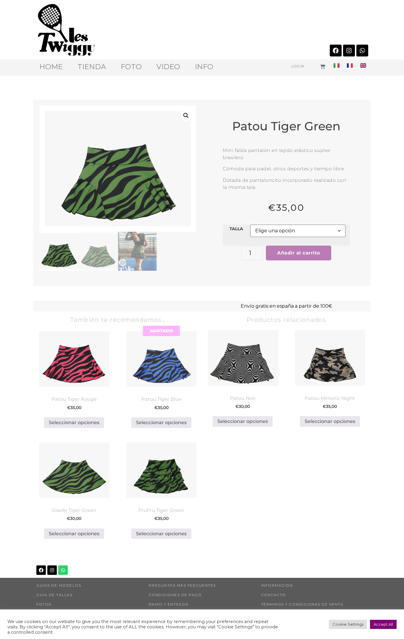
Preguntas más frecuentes (182, 585)
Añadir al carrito (298, 253)
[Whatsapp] (362, 50)
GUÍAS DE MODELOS (58, 585)
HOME (51, 67)
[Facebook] (336, 50)
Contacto (273, 595)
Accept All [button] (383, 624)
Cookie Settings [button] (347, 624)
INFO (204, 67)
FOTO (131, 67)
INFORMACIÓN (277, 585)
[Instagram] (349, 50)
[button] (186, 115)
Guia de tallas (54, 595)
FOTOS (43, 604)
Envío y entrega (169, 604)
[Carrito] (322, 66)
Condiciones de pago (175, 595)
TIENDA (91, 67)
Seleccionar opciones (74, 422)
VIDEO (168, 67)
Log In (297, 66)
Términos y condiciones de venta (302, 604)
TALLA (236, 229)
